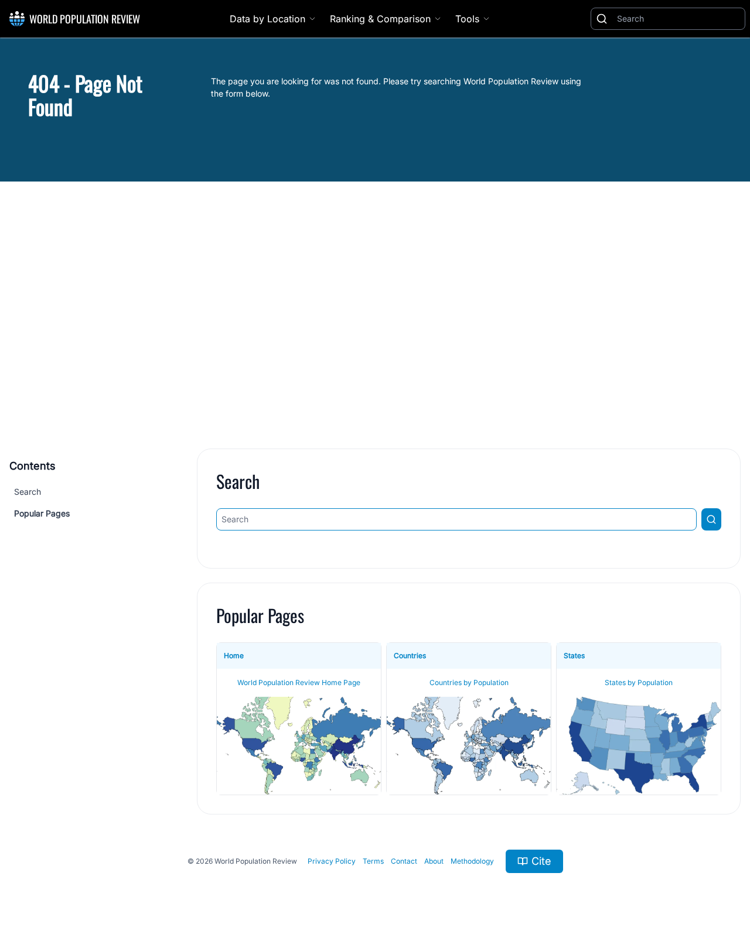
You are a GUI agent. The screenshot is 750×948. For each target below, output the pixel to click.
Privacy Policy (332, 861)
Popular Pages (42, 513)
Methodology (472, 861)
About (434, 861)
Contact (404, 861)
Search (27, 492)
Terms (373, 861)
